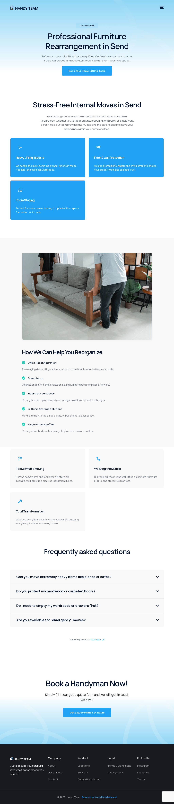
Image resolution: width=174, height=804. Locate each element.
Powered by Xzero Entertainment (99, 797)
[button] (87, 71)
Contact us (98, 639)
